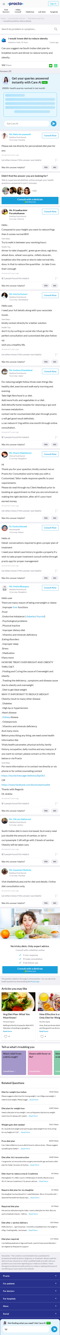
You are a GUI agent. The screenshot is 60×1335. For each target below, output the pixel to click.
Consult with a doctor (16, 18)
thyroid (40, 616)
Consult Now (50, 135)
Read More (34, 1099)
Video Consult (18, 11)
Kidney (6, 717)
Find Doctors (6, 11)
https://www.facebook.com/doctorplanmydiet (26, 784)
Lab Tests (42, 12)
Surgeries (54, 12)
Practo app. (35, 981)
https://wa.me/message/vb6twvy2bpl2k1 (23, 775)
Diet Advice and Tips (36, 18)
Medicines (30, 12)
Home (3, 18)
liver (15, 607)
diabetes (30, 616)
